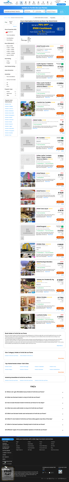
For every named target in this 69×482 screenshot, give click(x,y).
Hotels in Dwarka (9, 133)
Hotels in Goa (8, 135)
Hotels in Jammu (9, 108)
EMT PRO (53, 445)
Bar (7, 84)
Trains (40, 441)
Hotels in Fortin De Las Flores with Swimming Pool (16, 380)
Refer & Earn (42, 450)
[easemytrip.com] (8, 4)
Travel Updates (31, 447)
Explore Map (10, 22)
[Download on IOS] (51, 473)
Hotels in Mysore (9, 124)
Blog (52, 447)
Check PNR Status (43, 445)
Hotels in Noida (8, 122)
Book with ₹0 (9, 32)
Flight (17, 441)
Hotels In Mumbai (39, 369)
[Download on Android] (45, 473)
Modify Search (62, 11)
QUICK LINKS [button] (5, 441)
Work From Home (55, 450)
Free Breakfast (10, 38)
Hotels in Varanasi (9, 119)
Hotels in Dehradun (9, 128)
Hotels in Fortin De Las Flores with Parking (29, 380)
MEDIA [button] (4, 459)
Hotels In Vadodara (39, 366)
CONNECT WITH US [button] (7, 452)
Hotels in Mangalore (9, 115)
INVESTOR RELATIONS (7, 461)
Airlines (52, 443)
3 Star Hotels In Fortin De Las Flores (28, 355)
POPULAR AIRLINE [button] (6, 450)
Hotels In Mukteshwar (55, 369)
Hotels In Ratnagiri (24, 366)
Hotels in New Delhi (9, 113)
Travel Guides (31, 445)
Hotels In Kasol (8, 366)
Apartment (11, 93)
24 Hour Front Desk (11, 79)
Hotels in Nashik (8, 117)
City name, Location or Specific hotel (12, 10)
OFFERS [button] (4, 455)
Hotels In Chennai (24, 369)
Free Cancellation (11, 35)
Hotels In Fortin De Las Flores (11, 355)
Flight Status (30, 443)
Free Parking (10, 40)
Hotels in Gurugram (9, 130)
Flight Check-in (19, 450)
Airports (18, 445)
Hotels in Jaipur (8, 126)
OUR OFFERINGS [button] (6, 439)
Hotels (11, 91)
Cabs (40, 443)
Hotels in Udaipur (9, 106)
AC (7, 82)
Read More (60, 345)
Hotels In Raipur (8, 369)
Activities (18, 447)
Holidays (53, 441)
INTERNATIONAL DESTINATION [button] (6, 447)
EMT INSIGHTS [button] (6, 457)
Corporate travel (43, 447)
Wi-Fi (8, 86)
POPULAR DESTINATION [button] (5, 444)
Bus (17, 443)
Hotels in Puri (8, 104)
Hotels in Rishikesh (9, 110)
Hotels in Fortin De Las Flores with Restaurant (45, 380)
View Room (60, 57)
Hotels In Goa (53, 366)
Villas (11, 95)
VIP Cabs (30, 450)
